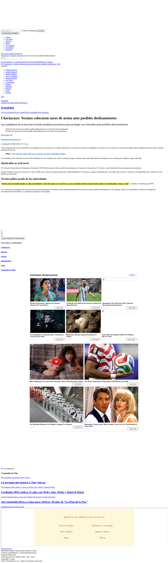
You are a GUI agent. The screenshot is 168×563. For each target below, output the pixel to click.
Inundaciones (6, 261)
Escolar (8, 93)
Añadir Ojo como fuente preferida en (14, 103)
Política (8, 84)
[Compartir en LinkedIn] (30, 112)
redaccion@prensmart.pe (11, 139)
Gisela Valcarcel (11, 72)
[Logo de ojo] (6, 54)
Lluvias (4, 256)
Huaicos (4, 252)
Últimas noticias (11, 70)
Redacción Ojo (6, 135)
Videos (8, 37)
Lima (3, 265)
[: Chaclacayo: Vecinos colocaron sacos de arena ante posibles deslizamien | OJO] (30, 64)
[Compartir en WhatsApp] (42, 112)
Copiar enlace (19, 238)
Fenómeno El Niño (8, 270)
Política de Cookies (46, 62)
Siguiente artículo (7, 507)
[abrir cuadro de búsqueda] (41, 31)
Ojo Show (9, 39)
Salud (7, 91)
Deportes (8, 50)
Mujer (7, 44)
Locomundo (9, 46)
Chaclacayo (5, 247)
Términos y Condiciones (14, 62)
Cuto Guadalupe (11, 76)
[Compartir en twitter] (18, 112)
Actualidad (9, 48)
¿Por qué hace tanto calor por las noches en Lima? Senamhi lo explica (39, 154)
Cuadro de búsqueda (29, 31)
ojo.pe (3, 62)
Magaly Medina (11, 74)
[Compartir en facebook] (7, 112)
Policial (8, 41)
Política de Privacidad (31, 62)
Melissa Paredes (11, 78)
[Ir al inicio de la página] (6, 464)
